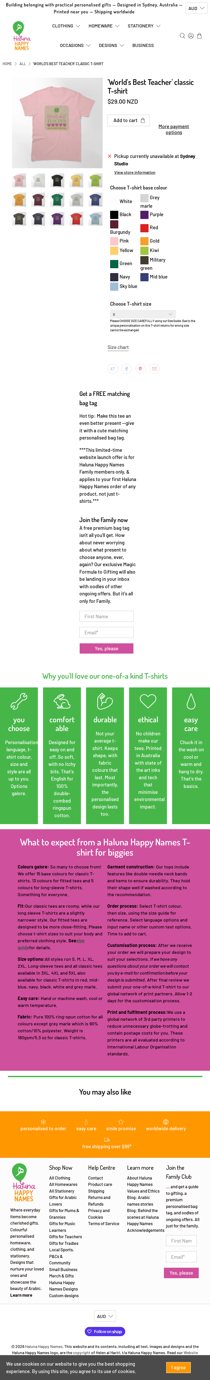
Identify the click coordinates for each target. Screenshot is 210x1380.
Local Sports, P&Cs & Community (61, 1256)
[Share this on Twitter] (113, 369)
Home (7, 64)
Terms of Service (103, 1223)
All (22, 64)
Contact (95, 1177)
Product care (100, 1184)
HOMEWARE (101, 25)
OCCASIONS (72, 45)
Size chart (118, 347)
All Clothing (59, 1177)
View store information (134, 172)
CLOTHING (62, 25)
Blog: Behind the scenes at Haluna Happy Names (143, 1217)
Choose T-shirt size (130, 303)
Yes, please (106, 648)
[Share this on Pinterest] (140, 369)
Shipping (96, 1190)
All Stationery (61, 1190)
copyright (81, 1352)
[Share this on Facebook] (126, 369)
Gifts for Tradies (63, 1243)
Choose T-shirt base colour (138, 187)
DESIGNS (108, 45)
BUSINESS (143, 45)
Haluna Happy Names (43, 1346)
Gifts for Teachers (65, 1236)
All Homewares (63, 1184)
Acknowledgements (145, 1230)
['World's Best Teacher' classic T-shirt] (57, 123)
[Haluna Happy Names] (22, 35)
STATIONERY (141, 25)
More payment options (174, 129)
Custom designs (64, 1295)
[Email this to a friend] (154, 369)
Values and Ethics (143, 1190)
